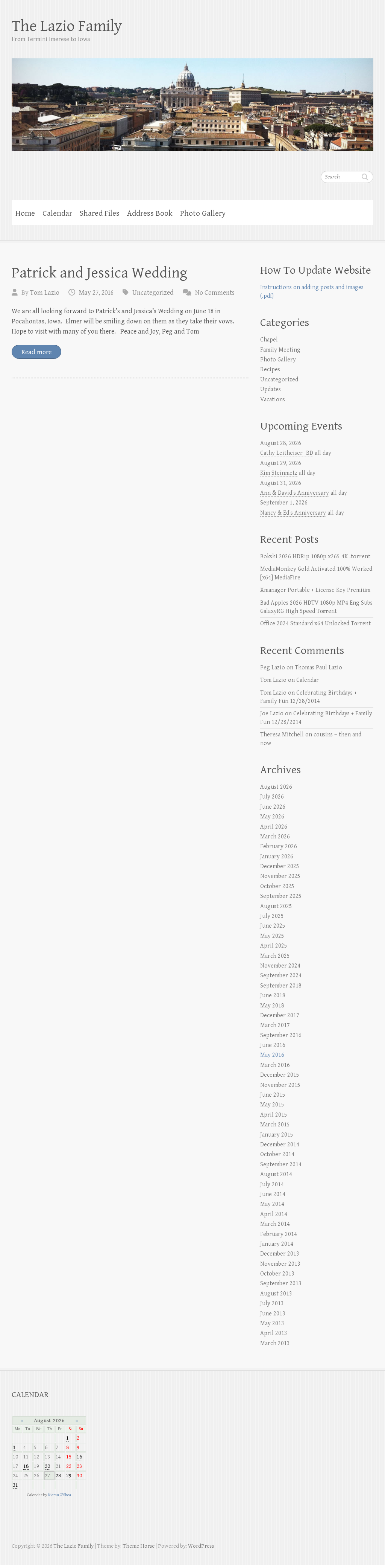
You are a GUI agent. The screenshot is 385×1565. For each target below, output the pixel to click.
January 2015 (276, 1134)
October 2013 (277, 1273)
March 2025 (275, 956)
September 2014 (281, 1164)
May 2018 (272, 1005)
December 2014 (279, 1144)
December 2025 (279, 866)
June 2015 (272, 1095)
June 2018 (272, 995)
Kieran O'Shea (59, 1494)
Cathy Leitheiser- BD (286, 453)
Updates (270, 389)
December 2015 (279, 1075)
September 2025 (281, 896)
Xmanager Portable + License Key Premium (315, 590)
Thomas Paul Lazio (318, 667)
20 (47, 1466)
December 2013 (279, 1253)
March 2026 (275, 836)
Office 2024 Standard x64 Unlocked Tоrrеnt (315, 623)
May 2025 (272, 936)
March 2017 (275, 1025)
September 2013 (281, 1283)
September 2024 (281, 975)
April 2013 (273, 1333)
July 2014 (272, 1184)
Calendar (57, 213)
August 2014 (276, 1174)
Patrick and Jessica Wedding (99, 273)
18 (26, 1466)
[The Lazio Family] (193, 100)
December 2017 (279, 1015)
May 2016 (272, 1055)
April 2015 (273, 1115)
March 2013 (275, 1343)
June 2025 (272, 926)
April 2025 (273, 945)
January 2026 (276, 856)
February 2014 (278, 1234)
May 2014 (272, 1204)
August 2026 (276, 787)
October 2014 (277, 1154)
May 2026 (272, 816)
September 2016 (281, 1035)
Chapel (269, 339)
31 (15, 1485)
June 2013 (272, 1313)
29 (68, 1475)
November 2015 (280, 1085)
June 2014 (272, 1194)
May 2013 (272, 1323)
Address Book (150, 213)
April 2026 (273, 827)
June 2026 (272, 807)
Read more (36, 352)
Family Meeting (280, 350)
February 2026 (278, 846)
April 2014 (273, 1214)
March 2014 (275, 1224)
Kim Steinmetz (278, 473)
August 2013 (276, 1293)
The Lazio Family (67, 26)
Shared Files (100, 213)
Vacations (272, 399)
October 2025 (277, 886)
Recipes (270, 369)
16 (79, 1457)
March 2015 (275, 1124)
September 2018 (281, 985)
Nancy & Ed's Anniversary (293, 513)
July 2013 (272, 1303)
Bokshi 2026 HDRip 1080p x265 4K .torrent (315, 556)
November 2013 (280, 1264)
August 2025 (276, 906)
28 (58, 1475)
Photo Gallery (203, 213)
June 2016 (272, 1045)
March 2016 (275, 1065)
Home (25, 213)
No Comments (215, 293)
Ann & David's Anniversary (294, 493)
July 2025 (272, 916)
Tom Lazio (44, 293)
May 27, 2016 (96, 293)
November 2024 (280, 965)
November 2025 (280, 876)
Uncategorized (153, 293)
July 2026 (272, 796)
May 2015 (272, 1104)
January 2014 (276, 1244)
